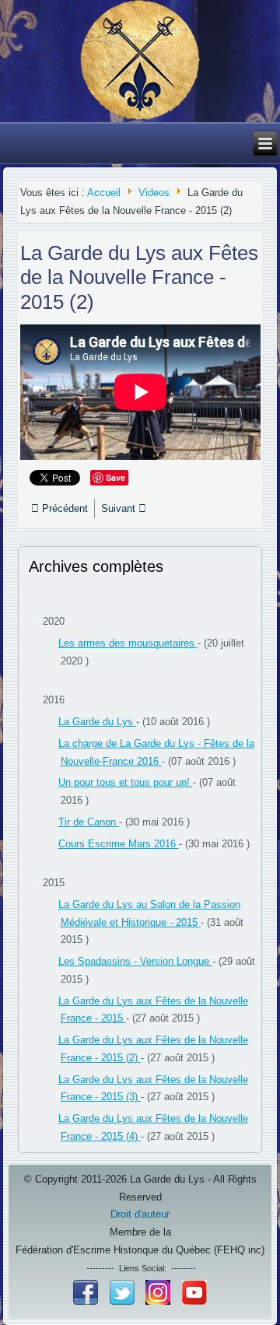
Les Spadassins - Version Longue (135, 961)
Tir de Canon (88, 822)
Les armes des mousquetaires (128, 643)
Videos (154, 192)
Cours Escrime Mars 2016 (118, 844)
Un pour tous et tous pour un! (125, 782)
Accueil (104, 192)
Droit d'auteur (140, 1214)
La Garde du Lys (97, 721)
